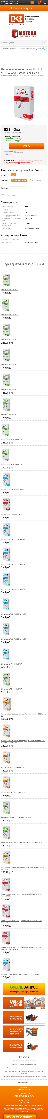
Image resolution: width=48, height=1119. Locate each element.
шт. (13, 175)
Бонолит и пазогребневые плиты (24, 1064)
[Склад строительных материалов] (24, 1046)
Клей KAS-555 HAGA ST (9, 389)
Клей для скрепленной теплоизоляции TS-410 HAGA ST (22, 842)
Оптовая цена (35, 180)
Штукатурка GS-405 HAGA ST (12, 464)
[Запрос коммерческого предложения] (24, 989)
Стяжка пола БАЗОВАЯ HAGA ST (13, 792)
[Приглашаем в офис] (24, 1017)
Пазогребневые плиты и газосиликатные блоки (24, 1068)
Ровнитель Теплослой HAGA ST (13, 767)
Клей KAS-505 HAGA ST (9, 290)
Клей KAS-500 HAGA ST (9, 315)
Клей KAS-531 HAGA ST (9, 365)
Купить (26, 146)
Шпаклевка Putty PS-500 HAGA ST (13, 614)
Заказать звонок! (32, 2)
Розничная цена (19, 180)
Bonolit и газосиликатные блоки (24, 1061)
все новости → (24, 1082)
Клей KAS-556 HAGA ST (9, 414)
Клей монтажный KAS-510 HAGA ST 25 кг (16, 817)
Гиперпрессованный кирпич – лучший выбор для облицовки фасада (24, 1072)
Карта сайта (24, 1088)
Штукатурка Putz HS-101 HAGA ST (13, 564)
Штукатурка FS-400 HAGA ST (12, 514)
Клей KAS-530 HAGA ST (9, 340)
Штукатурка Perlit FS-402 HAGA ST (13, 489)
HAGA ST (28, 206)
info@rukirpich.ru (24, 1095)
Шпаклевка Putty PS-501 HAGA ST (13, 639)
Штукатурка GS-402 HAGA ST (12, 439)
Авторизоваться (24, 1089)
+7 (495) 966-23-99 (9, 4)
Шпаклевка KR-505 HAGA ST (11, 664)
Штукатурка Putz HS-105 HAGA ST (13, 589)
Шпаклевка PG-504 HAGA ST (11, 689)
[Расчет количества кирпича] (24, 1032)
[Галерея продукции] (24, 1003)
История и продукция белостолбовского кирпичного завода (24, 1077)
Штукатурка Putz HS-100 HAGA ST (13, 539)
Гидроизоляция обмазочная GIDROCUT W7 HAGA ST (20, 974)
